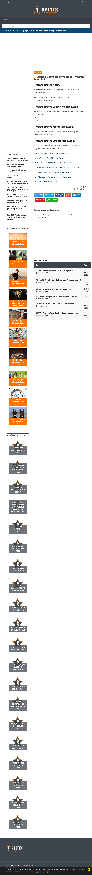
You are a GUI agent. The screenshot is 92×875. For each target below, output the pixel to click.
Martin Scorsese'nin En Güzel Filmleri (18, 588)
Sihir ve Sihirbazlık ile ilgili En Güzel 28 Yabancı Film (18, 705)
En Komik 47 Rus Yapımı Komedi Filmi (17, 548)
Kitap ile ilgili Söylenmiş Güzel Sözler (18, 244)
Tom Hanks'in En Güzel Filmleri (18, 609)
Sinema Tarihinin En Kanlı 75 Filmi (18, 629)
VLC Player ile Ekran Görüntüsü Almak (50, 158)
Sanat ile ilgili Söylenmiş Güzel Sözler (18, 342)
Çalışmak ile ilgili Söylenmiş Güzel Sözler (18, 283)
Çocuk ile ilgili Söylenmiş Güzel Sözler (18, 382)
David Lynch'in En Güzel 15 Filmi (18, 688)
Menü (6, 20)
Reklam (15, 2)
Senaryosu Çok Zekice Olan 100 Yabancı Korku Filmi (17, 468)
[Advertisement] (46, 50)
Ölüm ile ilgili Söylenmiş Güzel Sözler (18, 264)
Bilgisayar (38, 72)
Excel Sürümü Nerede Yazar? (47, 182)
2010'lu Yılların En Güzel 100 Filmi (17, 805)
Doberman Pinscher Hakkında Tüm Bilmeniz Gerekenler (18, 421)
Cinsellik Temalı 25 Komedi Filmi (18, 570)
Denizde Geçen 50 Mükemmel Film (18, 648)
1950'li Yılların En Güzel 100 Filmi (18, 824)
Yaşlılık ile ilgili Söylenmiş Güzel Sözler (18, 323)
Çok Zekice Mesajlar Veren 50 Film (18, 489)
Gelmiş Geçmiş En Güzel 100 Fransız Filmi (18, 667)
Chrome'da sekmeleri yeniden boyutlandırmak (53, 172)
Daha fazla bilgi (51, 872)
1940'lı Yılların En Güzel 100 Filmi (18, 785)
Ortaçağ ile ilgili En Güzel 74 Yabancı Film (18, 726)
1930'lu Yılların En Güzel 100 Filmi (17, 765)
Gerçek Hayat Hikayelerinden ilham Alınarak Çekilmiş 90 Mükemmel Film (18, 507)
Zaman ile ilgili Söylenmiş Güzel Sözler (18, 402)
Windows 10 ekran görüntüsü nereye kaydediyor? (54, 163)
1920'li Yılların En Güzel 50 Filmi (18, 747)
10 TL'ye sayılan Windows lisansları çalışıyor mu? (54, 177)
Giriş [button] (83, 2)
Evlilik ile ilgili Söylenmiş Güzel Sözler (18, 362)
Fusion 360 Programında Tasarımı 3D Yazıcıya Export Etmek (58, 167)
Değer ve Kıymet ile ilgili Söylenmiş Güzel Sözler (18, 303)
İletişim (8, 2)
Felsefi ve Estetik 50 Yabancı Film (18, 529)
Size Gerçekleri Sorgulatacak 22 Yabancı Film (18, 450)
